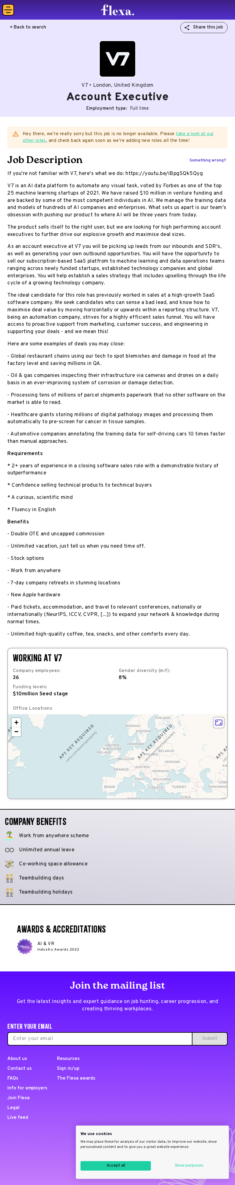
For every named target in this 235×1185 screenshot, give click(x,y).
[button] (16, 722)
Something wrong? (207, 160)
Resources (68, 1059)
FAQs (12, 1078)
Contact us (19, 1069)
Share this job (208, 27)
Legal (13, 1108)
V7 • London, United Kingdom (117, 85)
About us (17, 1059)
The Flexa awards (76, 1078)
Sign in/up (68, 1069)
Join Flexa (18, 1098)
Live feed (17, 1118)
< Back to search (28, 27)
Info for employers (27, 1088)
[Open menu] (8, 10)
